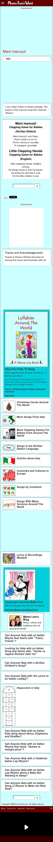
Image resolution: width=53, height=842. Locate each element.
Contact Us (11, 808)
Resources (30, 808)
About (3, 808)
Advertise (21, 808)
